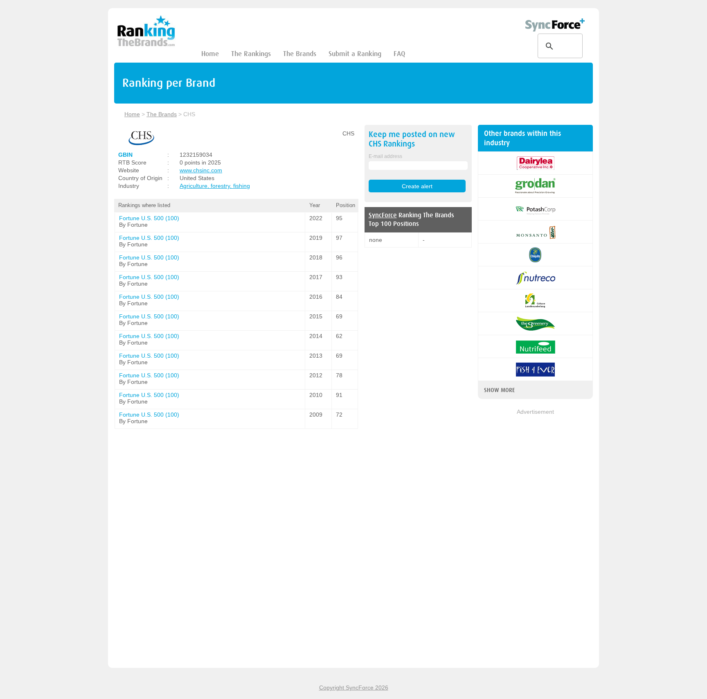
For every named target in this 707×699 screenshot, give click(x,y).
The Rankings (251, 54)
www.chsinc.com (201, 170)
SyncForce (383, 215)
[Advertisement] (535, 539)
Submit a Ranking (355, 54)
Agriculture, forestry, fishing (215, 186)
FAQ (399, 54)
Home (210, 54)
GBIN (125, 154)
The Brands (299, 54)
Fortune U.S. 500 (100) (149, 218)
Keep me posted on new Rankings (412, 139)
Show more (499, 390)
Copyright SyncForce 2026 (353, 687)
